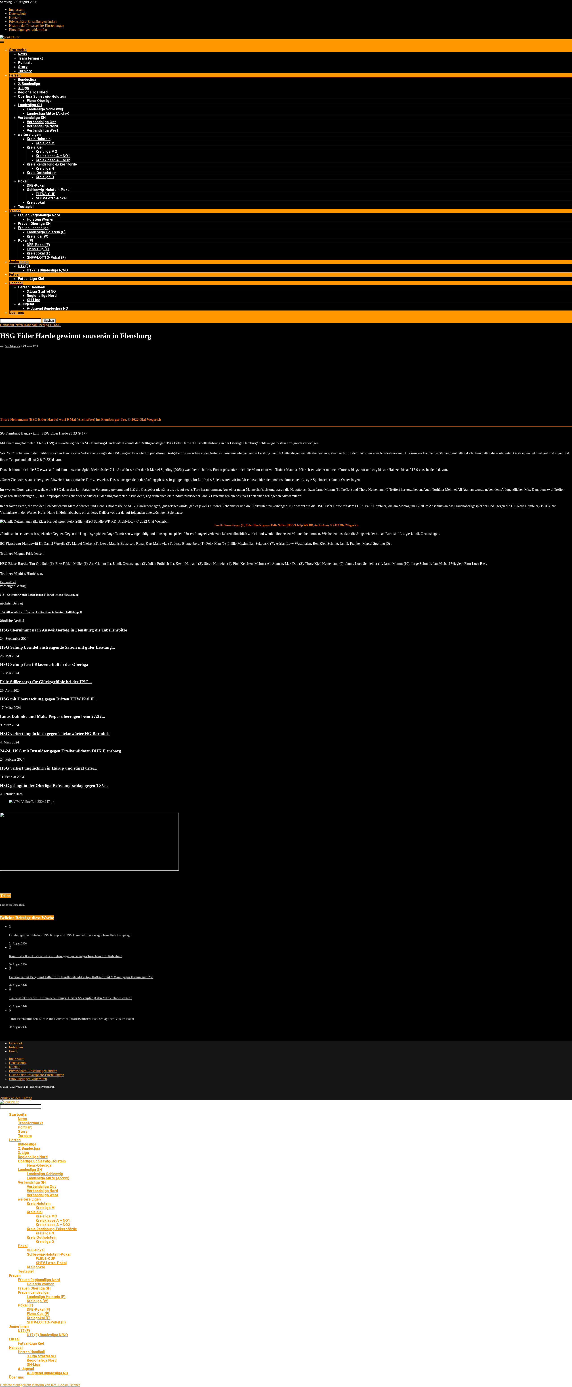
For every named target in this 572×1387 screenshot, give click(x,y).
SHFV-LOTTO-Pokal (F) (46, 257)
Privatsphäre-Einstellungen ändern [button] (33, 21)
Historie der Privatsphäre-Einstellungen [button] (36, 25)
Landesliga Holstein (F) (46, 232)
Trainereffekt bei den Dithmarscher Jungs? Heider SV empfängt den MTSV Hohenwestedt (70, 998)
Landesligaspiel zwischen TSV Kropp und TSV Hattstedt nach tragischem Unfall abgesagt (70, 935)
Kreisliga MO (46, 151)
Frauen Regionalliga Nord (39, 215)
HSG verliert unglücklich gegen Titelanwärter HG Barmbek (55, 733)
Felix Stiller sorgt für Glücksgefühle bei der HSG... (46, 681)
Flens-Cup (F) (38, 249)
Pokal (22, 181)
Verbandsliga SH (32, 118)
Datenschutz (17, 13)
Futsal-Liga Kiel (31, 279)
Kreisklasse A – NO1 (53, 156)
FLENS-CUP (45, 194)
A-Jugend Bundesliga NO (47, 308)
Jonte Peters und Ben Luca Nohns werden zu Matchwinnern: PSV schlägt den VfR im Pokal (71, 1019)
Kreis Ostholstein (41, 173)
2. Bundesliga (29, 84)
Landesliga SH (30, 105)
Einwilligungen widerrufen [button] (28, 29)
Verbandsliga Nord (42, 126)
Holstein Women (40, 219)
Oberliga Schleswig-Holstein (42, 96)
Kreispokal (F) (38, 253)
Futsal (14, 274)
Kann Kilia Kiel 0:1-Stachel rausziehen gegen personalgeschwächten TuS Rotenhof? (65, 956)
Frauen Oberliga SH (34, 224)
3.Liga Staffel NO (41, 291)
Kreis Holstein (38, 139)
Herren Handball (31, 287)
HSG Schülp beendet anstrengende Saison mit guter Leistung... (57, 647)
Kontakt (14, 17)
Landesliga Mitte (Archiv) (48, 113)
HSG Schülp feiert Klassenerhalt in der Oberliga (44, 664)
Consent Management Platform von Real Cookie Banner (40, 1385)
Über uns (16, 313)
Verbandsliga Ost (41, 122)
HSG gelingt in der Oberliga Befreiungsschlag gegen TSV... (54, 785)
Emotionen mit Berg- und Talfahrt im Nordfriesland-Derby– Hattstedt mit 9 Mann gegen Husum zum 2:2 (81, 977)
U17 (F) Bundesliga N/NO (47, 270)
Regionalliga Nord (33, 92)
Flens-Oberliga (39, 101)
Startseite (18, 50)
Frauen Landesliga (33, 228)
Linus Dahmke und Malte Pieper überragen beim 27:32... (52, 716)
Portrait (25, 62)
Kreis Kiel (34, 147)
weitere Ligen (29, 134)
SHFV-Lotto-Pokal (51, 198)
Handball (16, 283)
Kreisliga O (45, 177)
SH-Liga (33, 300)
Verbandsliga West (42, 130)
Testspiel (26, 207)
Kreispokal (36, 202)
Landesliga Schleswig (45, 109)
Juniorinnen (19, 262)
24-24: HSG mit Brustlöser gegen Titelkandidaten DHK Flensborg (60, 751)
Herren (15, 75)
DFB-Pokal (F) (38, 245)
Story (22, 67)
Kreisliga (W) (37, 236)
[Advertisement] (286, 381)
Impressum (16, 9)
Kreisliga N (45, 168)
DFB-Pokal (35, 185)
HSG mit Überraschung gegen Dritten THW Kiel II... (48, 699)
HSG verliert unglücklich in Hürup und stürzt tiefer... (48, 768)
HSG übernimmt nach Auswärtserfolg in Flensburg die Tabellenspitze (63, 630)
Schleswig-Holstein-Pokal (48, 190)
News (22, 54)
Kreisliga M (45, 143)
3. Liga (23, 88)
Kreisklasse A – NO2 (53, 160)
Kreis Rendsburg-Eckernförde (52, 164)
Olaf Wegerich (12, 346)
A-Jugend (26, 304)
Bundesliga (27, 79)
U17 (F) (24, 266)
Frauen (15, 211)
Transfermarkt (30, 58)
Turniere (25, 71)
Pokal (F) (25, 240)
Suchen (49, 320)
